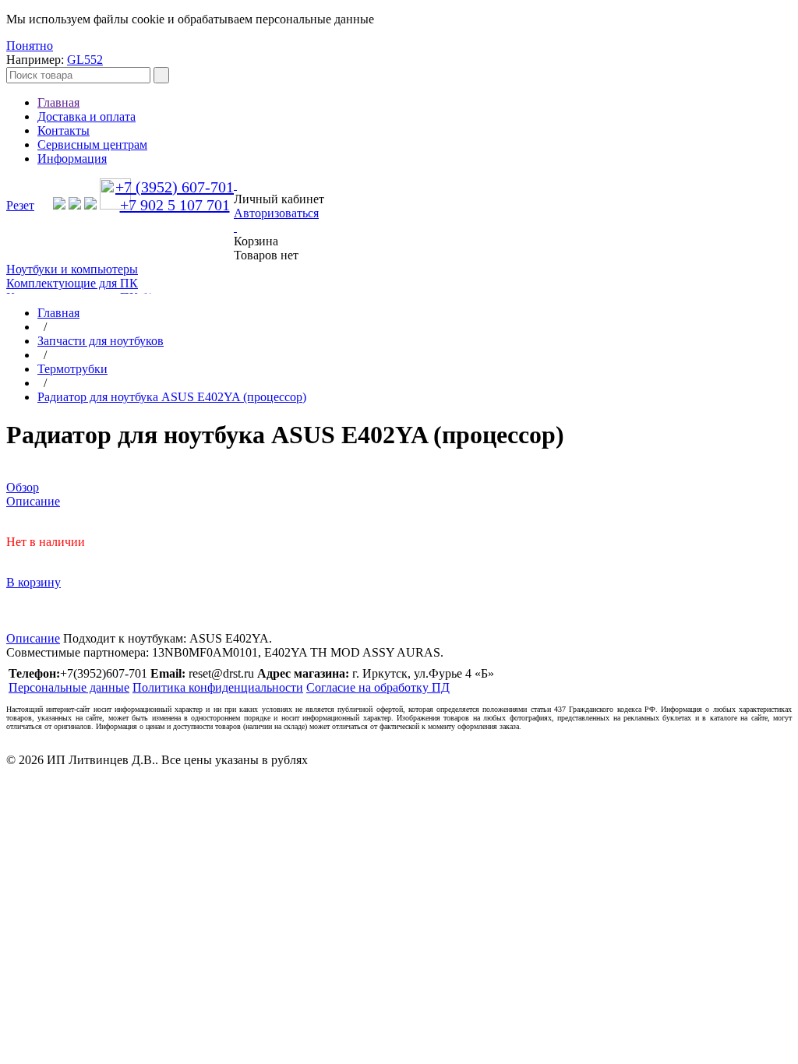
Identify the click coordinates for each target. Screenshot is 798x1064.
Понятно (29, 45)
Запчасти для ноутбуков (100, 340)
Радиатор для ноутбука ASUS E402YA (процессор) (171, 396)
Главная (58, 102)
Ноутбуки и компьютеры (72, 269)
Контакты (63, 130)
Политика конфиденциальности (217, 687)
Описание (33, 638)
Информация (72, 158)
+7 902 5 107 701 (175, 204)
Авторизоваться (276, 213)
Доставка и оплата (86, 116)
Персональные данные (69, 687)
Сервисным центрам (92, 144)
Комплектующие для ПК (72, 283)
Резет (20, 205)
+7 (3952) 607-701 (174, 187)
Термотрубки (72, 368)
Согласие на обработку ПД (378, 687)
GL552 (85, 59)
